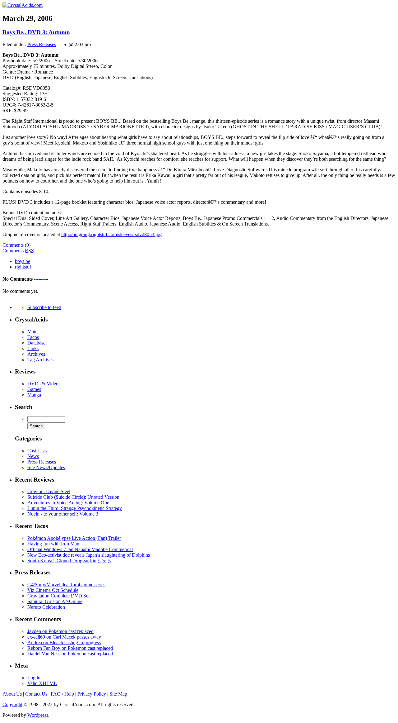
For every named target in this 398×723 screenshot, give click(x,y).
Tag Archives (40, 359)
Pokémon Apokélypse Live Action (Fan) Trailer (74, 538)
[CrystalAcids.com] (22, 5)
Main (32, 331)
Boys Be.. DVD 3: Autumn (36, 32)
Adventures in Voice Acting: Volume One (68, 502)
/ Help (62, 694)
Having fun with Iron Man (53, 543)
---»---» (41, 279)
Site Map (118, 694)
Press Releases (41, 44)
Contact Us (36, 694)
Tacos (33, 337)
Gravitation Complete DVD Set (58, 595)
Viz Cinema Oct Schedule (52, 590)
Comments (18, 250)
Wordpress (37, 715)
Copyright (12, 704)
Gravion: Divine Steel (48, 491)
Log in (33, 677)
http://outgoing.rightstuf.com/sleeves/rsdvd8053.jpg (111, 234)
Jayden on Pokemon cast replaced (60, 631)
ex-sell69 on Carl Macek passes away (64, 637)
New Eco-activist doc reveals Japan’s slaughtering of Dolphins (88, 555)
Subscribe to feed (44, 307)
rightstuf (23, 266)
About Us (12, 694)
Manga (34, 394)
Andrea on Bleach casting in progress (64, 642)
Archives (36, 354)
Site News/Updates (46, 467)
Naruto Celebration (46, 607)
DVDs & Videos (43, 383)
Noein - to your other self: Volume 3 (62, 513)
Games (34, 389)
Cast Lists (37, 450)
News (33, 456)
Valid (42, 683)
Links (33, 348)
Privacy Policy (91, 694)
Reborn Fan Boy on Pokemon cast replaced (70, 648)
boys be (22, 261)
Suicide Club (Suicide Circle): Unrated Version (73, 497)
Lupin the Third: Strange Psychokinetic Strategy (74, 508)
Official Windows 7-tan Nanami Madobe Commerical (80, 549)
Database (36, 342)
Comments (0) (16, 245)
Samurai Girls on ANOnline (54, 601)
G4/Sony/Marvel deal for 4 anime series (66, 584)
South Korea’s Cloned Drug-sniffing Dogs (69, 560)
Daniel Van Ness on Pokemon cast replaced (70, 653)
